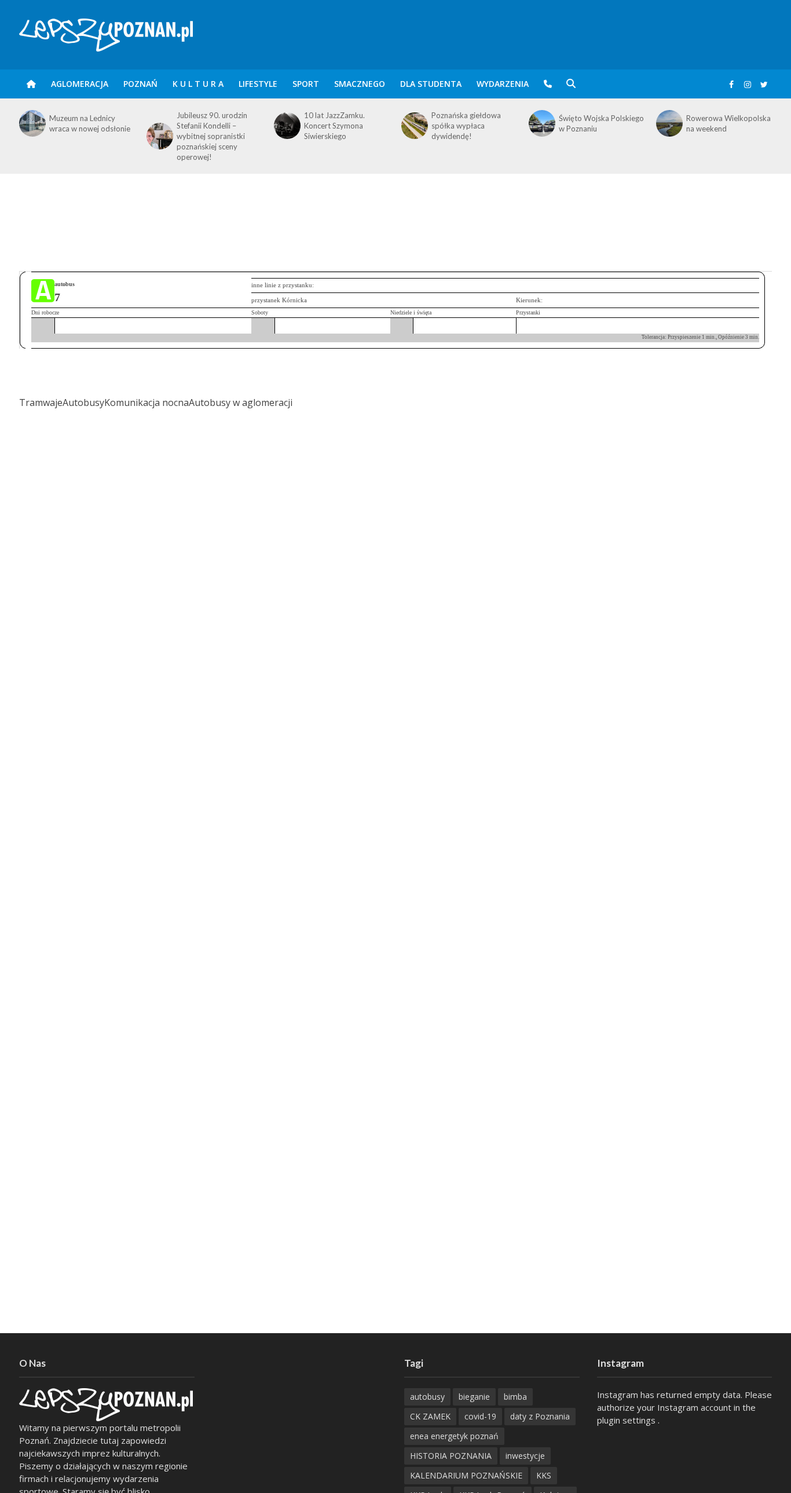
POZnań (140, 83)
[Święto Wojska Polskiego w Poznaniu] (541, 123)
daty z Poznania (540, 1416)
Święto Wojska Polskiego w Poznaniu (601, 123)
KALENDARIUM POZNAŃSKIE (466, 1475)
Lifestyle (258, 83)
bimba (515, 1396)
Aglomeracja (79, 83)
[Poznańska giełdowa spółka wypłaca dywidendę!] (413, 125)
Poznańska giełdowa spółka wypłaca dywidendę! (466, 126)
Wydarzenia (503, 83)
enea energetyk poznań (454, 1435)
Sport (305, 83)
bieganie (474, 1396)
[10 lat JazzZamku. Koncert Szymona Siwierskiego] (286, 125)
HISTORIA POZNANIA (451, 1455)
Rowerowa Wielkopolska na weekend (728, 123)
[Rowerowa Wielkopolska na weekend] (668, 123)
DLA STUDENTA (431, 83)
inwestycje (525, 1455)
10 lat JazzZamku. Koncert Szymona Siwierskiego (334, 126)
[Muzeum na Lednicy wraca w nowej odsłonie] (31, 123)
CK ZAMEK (430, 1416)
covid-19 (480, 1416)
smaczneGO (359, 83)
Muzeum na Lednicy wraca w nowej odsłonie (89, 123)
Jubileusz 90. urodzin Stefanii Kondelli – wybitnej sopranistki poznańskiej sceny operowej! (212, 136)
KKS (543, 1475)
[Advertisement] (395, 211)
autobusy (427, 1396)
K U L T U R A (198, 83)
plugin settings (627, 1420)
